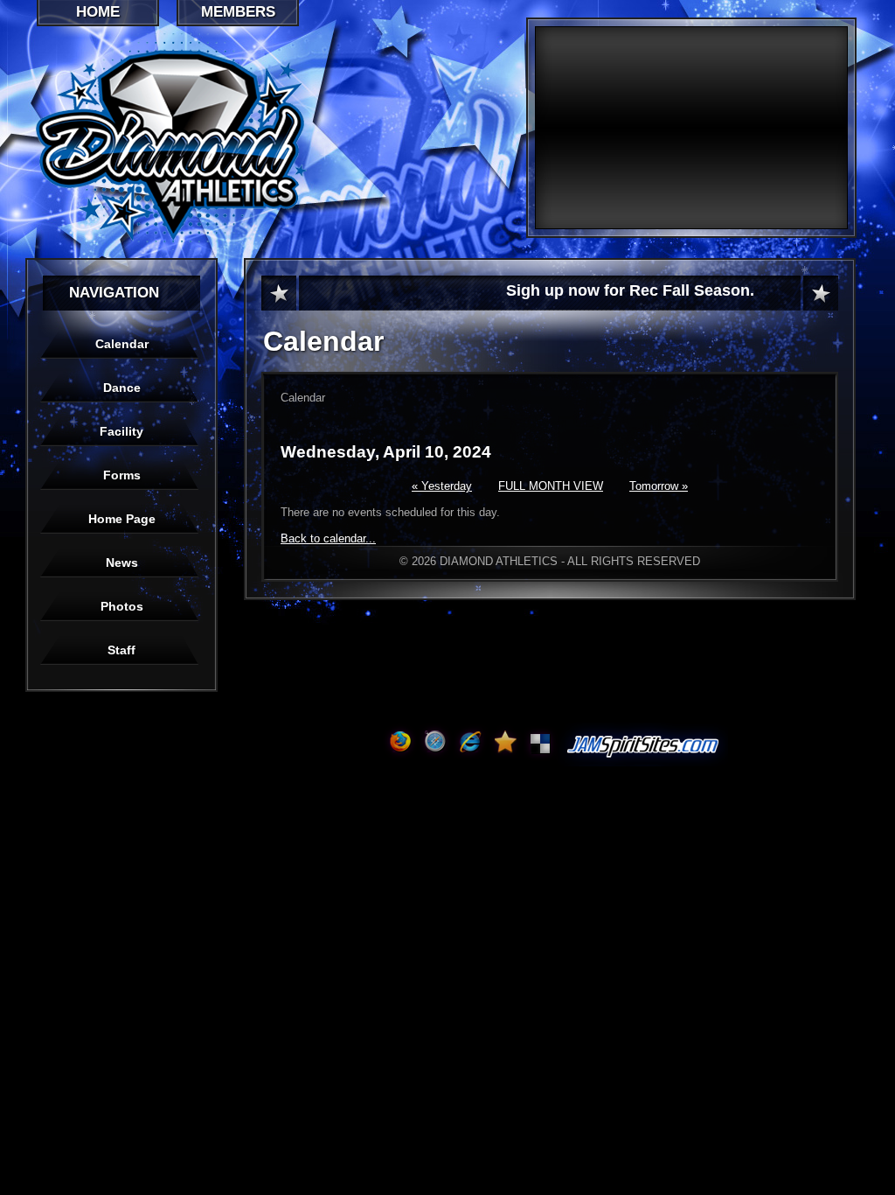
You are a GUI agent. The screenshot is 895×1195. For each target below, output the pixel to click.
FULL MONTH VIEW (550, 486)
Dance (122, 388)
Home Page (122, 519)
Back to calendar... (328, 538)
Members (238, 11)
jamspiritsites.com (643, 744)
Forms (122, 475)
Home (98, 11)
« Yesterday (442, 486)
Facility (121, 431)
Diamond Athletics (268, 140)
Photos (122, 606)
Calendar (122, 344)
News (122, 563)
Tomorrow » (658, 486)
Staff (121, 650)
